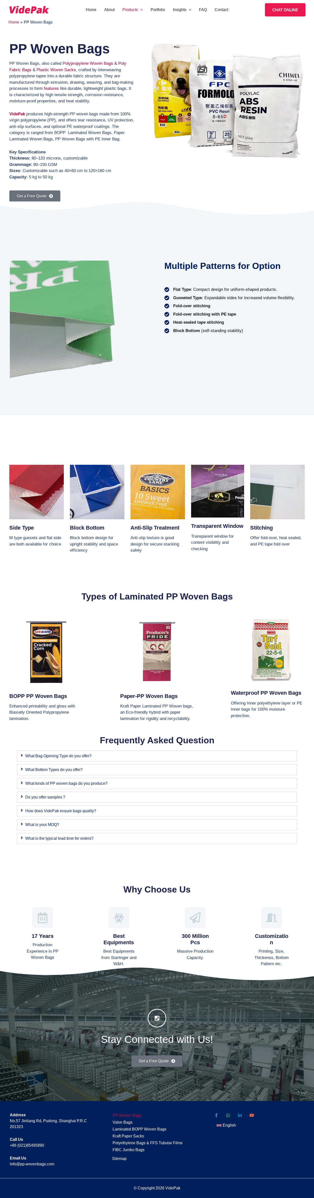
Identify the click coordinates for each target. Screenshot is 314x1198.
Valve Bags (122, 1122)
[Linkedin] (240, 1115)
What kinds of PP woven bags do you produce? (66, 783)
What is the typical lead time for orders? (59, 838)
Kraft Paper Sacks (128, 1136)
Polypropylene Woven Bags (88, 63)
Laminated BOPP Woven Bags (139, 1129)
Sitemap (119, 1159)
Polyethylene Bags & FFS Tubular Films (148, 1143)
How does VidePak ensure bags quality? (60, 811)
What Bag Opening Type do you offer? (58, 756)
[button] (140, 10)
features (51, 88)
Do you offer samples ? (45, 797)
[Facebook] (216, 1115)
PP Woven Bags (127, 1115)
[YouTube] (251, 1115)
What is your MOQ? (42, 825)
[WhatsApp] (228, 1115)
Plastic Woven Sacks (56, 69)
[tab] (157, 756)
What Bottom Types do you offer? (54, 770)
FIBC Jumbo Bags (128, 1150)
